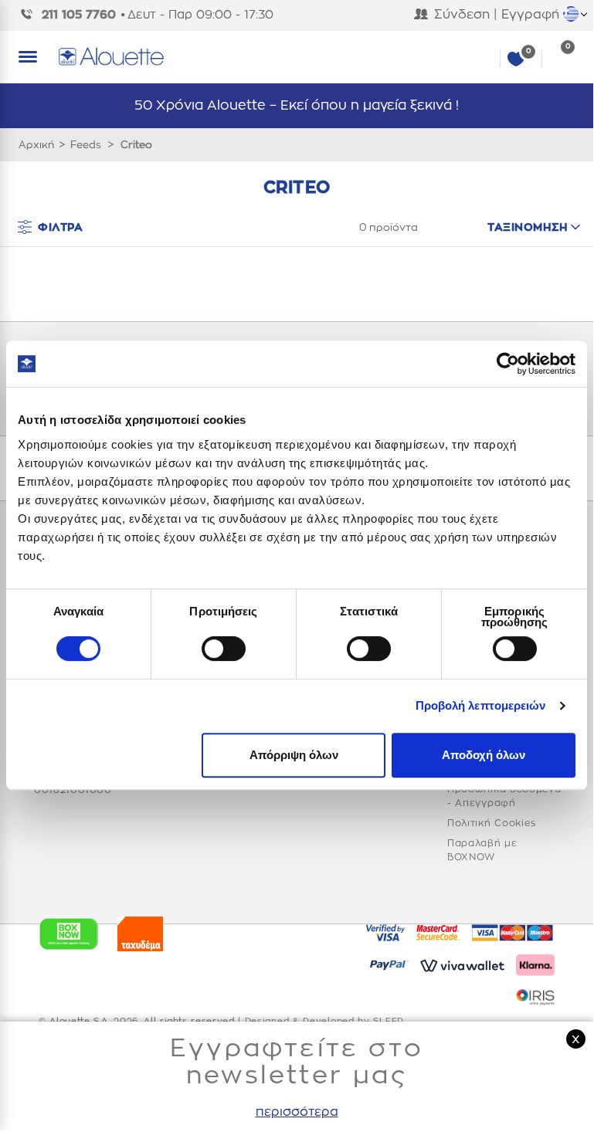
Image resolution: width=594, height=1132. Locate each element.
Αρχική (36, 145)
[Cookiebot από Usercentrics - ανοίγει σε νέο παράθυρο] (507, 363)
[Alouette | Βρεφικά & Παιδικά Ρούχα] (316, 57)
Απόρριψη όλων (293, 754)
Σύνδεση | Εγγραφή (496, 14)
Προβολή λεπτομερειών (481, 705)
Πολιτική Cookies (491, 823)
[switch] (224, 648)
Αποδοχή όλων (483, 754)
